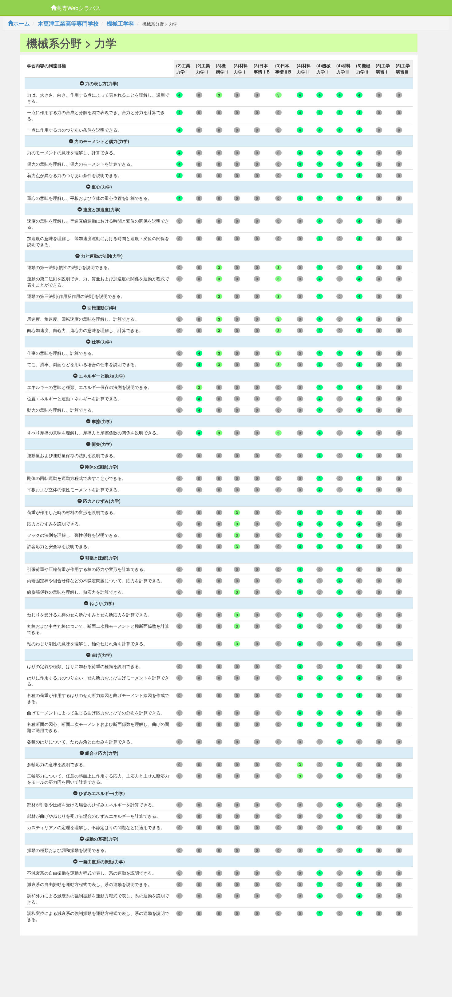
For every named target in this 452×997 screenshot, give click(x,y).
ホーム (21, 23)
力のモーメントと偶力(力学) (101, 141)
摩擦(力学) (102, 421)
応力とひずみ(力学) (102, 501)
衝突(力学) (102, 444)
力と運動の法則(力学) (102, 256)
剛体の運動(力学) (101, 467)
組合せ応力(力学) (101, 753)
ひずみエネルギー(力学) (102, 793)
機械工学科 (120, 23)
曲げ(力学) (102, 655)
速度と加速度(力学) (102, 209)
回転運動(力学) (101, 307)
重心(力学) (102, 187)
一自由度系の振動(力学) (102, 861)
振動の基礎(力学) (101, 839)
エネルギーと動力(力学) (102, 376)
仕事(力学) (102, 341)
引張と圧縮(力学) (101, 558)
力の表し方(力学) (101, 83)
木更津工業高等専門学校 (68, 23)
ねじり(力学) (101, 603)
